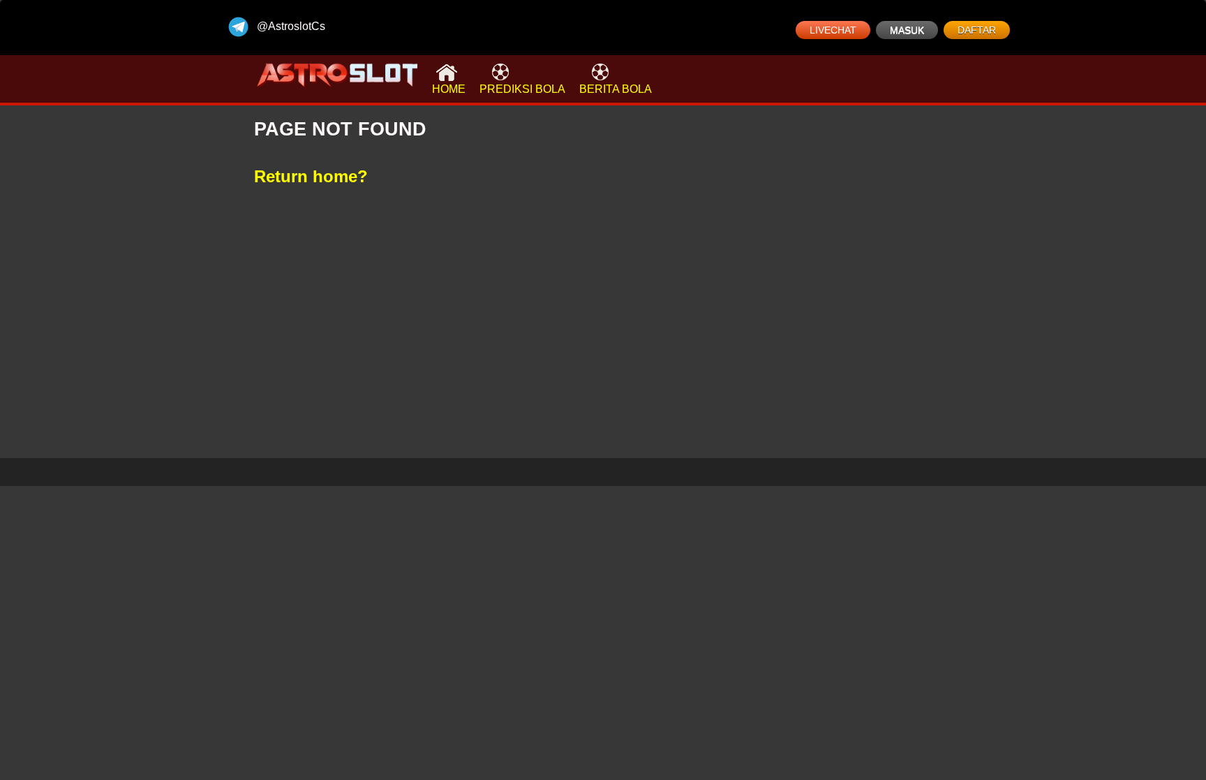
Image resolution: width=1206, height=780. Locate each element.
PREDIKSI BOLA (522, 89)
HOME (449, 89)
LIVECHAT (833, 30)
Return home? (311, 176)
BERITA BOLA (615, 89)
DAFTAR (977, 30)
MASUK (907, 30)
